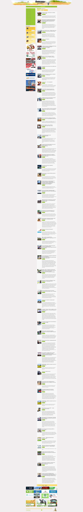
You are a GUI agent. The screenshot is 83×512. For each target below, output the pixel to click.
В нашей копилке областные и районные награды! (49, 67)
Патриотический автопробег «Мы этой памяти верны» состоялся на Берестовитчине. (48, 145)
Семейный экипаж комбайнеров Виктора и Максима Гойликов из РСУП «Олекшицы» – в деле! (49, 47)
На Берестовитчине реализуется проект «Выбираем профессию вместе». (49, 98)
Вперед (43, 485)
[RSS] (45, 8)
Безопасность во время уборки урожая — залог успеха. (49, 173)
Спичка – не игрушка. (31, 40)
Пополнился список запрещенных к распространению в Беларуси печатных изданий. (49, 382)
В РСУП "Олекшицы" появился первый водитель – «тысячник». (48, 74)
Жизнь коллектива (48, 6)
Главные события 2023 (28, 13)
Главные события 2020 (28, 17)
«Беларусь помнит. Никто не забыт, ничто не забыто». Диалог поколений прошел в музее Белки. (49, 310)
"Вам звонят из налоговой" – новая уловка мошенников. (48, 408)
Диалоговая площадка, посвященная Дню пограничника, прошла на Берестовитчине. (48, 463)
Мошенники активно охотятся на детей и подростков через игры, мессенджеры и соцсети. (49, 109)
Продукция (33, 6)
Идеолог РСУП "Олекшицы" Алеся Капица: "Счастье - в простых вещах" (48, 56)
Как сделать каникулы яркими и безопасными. (47, 166)
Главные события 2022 (28, 14)
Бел (26, 4)
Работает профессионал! (46, 371)
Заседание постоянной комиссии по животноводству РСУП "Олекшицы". (48, 211)
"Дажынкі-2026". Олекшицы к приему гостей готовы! (48, 13)
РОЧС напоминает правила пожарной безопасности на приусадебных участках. (49, 118)
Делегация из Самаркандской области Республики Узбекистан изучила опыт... (31, 32)
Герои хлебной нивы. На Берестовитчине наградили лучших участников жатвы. (31, 37)
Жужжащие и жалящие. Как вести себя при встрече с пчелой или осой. (48, 219)
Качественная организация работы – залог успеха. (48, 429)
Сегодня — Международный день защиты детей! (48, 438)
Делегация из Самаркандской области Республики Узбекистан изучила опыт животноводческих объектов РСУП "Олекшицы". (48, 20)
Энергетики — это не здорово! (47, 82)
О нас (29, 6)
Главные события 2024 (28, 11)
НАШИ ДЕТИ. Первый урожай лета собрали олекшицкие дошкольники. (48, 89)
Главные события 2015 (28, 24)
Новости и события (43, 6)
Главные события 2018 (28, 20)
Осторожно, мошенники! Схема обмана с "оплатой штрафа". (49, 322)
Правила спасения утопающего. (47, 229)
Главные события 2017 (28, 21)
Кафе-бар (52, 6)
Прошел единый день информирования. (49, 340)
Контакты (55, 6)
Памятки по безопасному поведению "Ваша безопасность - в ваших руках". (48, 446)
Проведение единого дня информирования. (46, 135)
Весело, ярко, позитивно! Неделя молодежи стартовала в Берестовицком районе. (49, 331)
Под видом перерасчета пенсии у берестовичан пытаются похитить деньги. (48, 390)
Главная (27, 6)
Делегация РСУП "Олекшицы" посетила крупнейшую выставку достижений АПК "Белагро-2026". (49, 418)
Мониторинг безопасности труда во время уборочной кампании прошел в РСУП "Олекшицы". (48, 155)
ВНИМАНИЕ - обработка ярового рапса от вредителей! (49, 365)
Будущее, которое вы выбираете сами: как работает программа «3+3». (48, 281)
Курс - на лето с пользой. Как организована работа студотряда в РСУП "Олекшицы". (49, 237)
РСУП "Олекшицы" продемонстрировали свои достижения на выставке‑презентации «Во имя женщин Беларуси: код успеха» (49, 256)
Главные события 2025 (28, 10)
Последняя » (46, 485)
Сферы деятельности (37, 6)
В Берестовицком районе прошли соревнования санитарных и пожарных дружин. (49, 452)
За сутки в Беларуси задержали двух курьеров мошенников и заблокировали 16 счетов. (49, 191)
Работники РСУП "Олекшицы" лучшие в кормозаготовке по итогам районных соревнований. (49, 200)
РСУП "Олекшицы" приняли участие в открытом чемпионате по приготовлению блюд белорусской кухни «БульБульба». (49, 246)
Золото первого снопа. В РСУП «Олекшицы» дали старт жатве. (47, 125)
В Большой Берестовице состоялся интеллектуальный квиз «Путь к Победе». (49, 291)
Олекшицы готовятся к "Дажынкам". (48, 299)
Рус (28, 4)
